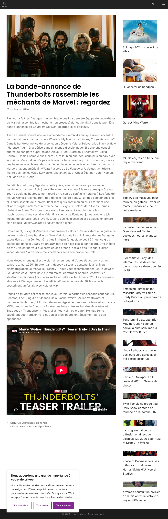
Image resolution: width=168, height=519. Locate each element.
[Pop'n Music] (5, 4)
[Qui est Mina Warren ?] (140, 115)
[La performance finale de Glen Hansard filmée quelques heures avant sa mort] (140, 220)
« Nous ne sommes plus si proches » (30, 426)
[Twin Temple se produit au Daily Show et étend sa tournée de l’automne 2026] (140, 396)
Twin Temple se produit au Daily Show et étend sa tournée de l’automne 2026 (140, 408)
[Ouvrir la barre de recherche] (153, 4)
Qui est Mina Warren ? (137, 122)
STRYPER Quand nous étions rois (28, 422)
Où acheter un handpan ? (139, 87)
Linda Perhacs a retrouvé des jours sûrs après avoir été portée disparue (140, 354)
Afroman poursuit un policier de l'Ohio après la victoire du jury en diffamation (141, 496)
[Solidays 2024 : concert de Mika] (140, 40)
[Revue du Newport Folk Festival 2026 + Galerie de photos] (140, 370)
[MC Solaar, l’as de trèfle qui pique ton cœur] (140, 151)
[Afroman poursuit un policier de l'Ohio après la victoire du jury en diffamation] (140, 485)
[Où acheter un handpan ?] (140, 80)
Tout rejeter (42, 505)
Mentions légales (97, 514)
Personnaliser (21, 505)
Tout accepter (63, 505)
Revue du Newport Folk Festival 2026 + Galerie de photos (140, 381)
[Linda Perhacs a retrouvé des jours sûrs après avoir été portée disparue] (140, 343)
